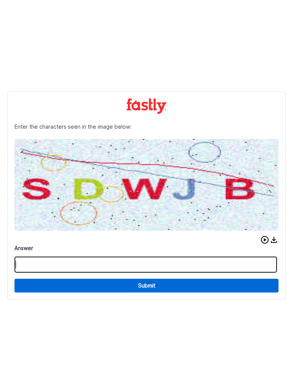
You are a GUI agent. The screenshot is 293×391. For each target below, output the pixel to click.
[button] (264, 239)
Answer (23, 248)
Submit (146, 285)
